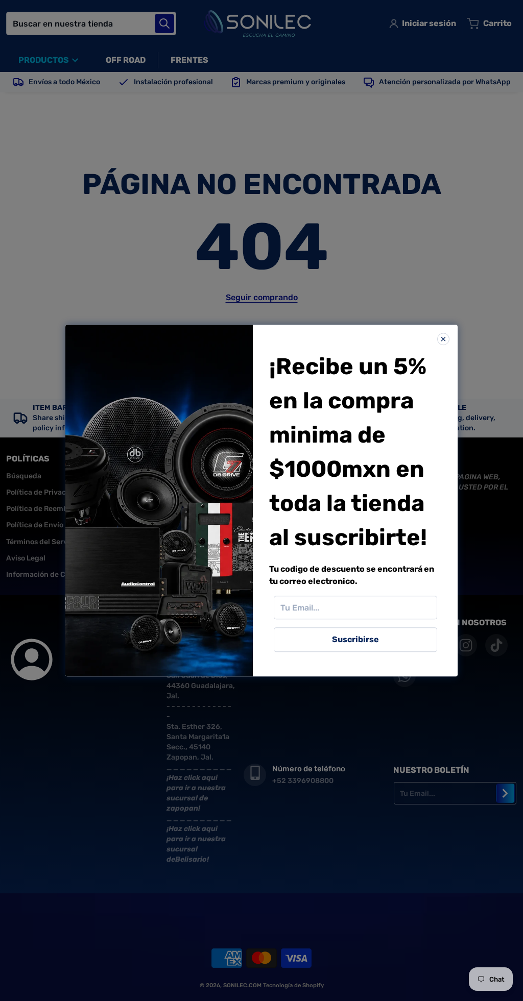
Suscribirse (355, 639)
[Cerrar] (443, 339)
